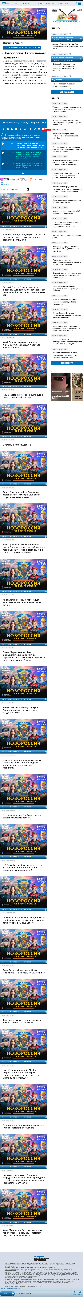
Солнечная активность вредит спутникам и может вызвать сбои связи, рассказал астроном (66, 328)
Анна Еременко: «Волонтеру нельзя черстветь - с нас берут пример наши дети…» (22, 602)
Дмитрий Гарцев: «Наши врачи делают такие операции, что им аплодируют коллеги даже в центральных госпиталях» (23, 764)
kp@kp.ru (29, 1277)
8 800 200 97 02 (26, 3)
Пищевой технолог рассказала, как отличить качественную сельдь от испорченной (67, 275)
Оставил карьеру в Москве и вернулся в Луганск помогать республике (23, 1126)
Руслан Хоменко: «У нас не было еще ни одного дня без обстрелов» (23, 396)
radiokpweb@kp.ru (10, 1270)
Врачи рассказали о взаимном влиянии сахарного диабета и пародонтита (65, 302)
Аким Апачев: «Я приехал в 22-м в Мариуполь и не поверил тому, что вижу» (24, 971)
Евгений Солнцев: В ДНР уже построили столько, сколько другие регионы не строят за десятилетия (24, 237)
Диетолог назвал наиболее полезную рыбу (68, 237)
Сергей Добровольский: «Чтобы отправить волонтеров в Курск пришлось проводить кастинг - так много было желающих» (21, 1074)
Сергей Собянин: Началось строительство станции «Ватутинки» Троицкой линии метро (67, 315)
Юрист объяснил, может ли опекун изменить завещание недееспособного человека (67, 224)
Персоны (80, 1294)
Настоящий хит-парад (67, 16)
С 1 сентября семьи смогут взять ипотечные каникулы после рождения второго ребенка (66, 175)
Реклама (59, 3)
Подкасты (74, 1294)
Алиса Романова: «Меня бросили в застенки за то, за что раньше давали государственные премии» (22, 495)
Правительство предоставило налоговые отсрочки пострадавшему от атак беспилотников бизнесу (68, 189)
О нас (66, 3)
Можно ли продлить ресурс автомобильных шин (64, 85)
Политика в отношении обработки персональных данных (22, 1286)
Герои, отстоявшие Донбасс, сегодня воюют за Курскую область (22, 816)
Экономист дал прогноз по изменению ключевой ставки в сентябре (65, 136)
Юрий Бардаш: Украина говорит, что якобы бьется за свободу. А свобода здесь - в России (21, 345)
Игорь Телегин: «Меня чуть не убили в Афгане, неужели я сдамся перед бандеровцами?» (22, 710)
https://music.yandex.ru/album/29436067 (28, 179)
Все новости (67, 363)
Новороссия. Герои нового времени (16, 226)
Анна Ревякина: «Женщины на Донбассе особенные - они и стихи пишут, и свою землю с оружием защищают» (23, 920)
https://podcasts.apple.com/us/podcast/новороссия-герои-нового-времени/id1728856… (15, 179)
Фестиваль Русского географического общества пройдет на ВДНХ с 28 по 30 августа (67, 342)
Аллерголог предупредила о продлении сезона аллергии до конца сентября (68, 288)
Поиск (75, 3)
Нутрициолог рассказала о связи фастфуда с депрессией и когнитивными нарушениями (66, 162)
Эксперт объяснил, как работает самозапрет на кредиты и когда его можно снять (67, 122)
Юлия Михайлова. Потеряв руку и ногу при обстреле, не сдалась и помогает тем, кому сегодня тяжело (22, 1233)
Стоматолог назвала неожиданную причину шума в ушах (67, 201)
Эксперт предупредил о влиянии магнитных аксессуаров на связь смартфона (66, 249)
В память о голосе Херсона (17, 444)
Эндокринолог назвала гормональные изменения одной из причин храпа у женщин (67, 262)
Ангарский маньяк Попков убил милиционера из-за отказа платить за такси (68, 46)
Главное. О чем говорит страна (10, 1288)
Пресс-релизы (50, 3)
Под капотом (57, 80)
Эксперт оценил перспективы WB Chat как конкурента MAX (66, 212)
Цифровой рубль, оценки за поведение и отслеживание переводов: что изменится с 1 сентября (64, 67)
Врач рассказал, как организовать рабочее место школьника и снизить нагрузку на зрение (67, 149)
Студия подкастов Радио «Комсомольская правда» (62, 39)
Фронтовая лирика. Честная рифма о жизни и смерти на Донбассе (22, 1021)
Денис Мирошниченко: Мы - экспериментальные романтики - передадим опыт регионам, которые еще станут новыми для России (24, 656)
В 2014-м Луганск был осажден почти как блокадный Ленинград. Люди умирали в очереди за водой (22, 868)
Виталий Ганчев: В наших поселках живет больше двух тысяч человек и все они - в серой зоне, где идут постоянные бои (24, 291)
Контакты (41, 3)
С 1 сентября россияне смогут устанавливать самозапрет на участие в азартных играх (65, 355)
